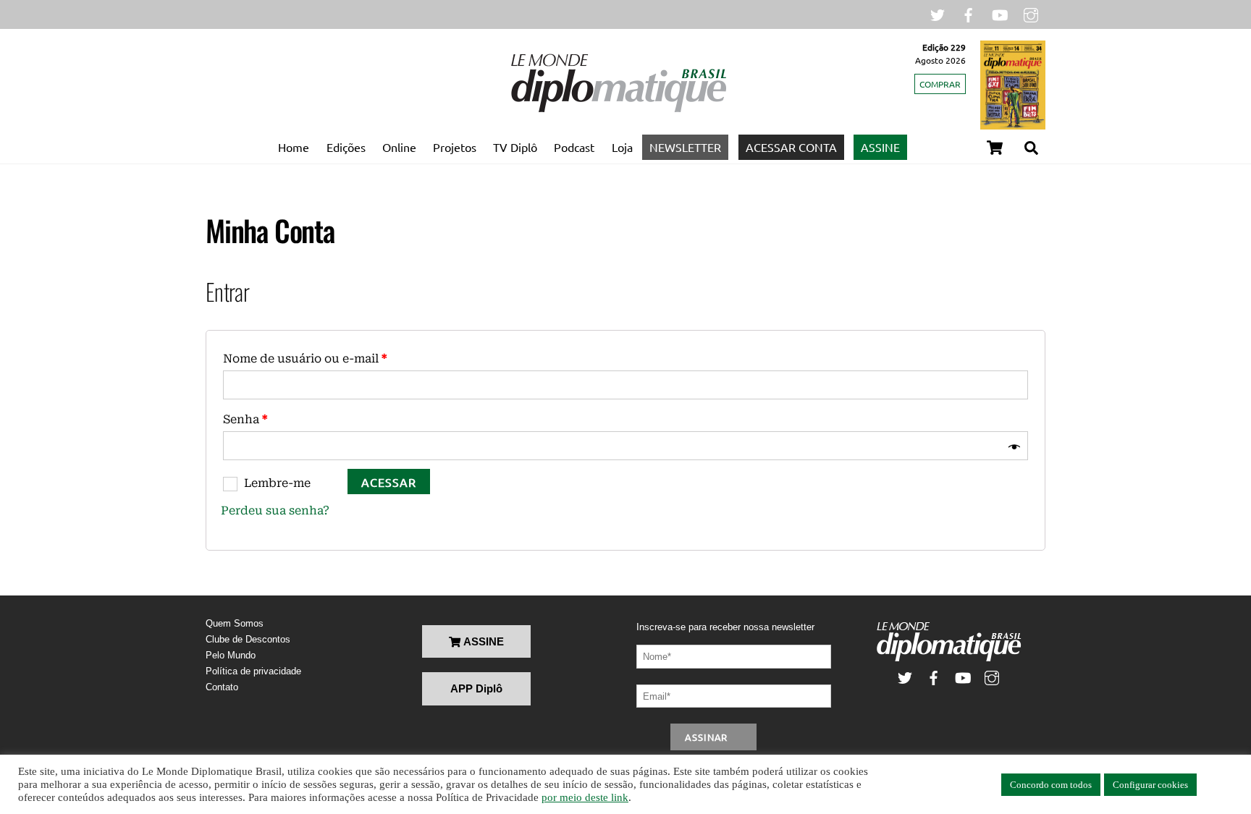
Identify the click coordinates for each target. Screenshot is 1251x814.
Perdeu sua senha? (275, 510)
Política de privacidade (253, 671)
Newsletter (685, 147)
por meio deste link (585, 797)
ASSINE (880, 147)
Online (399, 147)
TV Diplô (515, 147)
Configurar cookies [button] (1150, 784)
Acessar (388, 482)
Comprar (940, 84)
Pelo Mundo (231, 655)
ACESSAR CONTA (791, 147)
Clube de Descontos (248, 639)
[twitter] (937, 13)
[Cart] (994, 147)
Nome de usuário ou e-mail (305, 358)
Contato (222, 687)
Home (293, 147)
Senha (245, 419)
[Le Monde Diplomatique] (618, 109)
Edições (346, 147)
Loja (622, 147)
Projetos (454, 147)
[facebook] (968, 13)
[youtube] (999, 13)
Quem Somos (235, 623)
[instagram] (1030, 13)
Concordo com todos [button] (1051, 784)
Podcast (574, 147)
